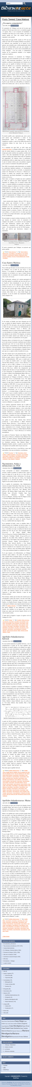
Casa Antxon (9, 776)
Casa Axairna (21, 778)
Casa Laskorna (22, 624)
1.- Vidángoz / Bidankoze (9, 1045)
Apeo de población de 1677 (8, 773)
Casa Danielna (25, 454)
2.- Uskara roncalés (8, 1047)
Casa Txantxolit (23, 791)
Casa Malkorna (18, 253)
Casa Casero (25, 779)
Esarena (4, 256)
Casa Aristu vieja (9, 778)
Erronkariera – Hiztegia (9, 961)
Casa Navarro (22, 627)
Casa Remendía (16, 929)
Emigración (8, 997)
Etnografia (5, 988)
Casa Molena (22, 787)
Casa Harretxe (13, 781)
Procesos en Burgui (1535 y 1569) (11, 952)
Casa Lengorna (24, 784)
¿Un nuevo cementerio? (12, 23)
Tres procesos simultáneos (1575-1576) (13, 946)
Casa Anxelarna (15, 776)
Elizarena (16, 255)
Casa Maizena (15, 925)
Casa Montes (11, 627)
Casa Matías (22, 626)
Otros (4, 1012)
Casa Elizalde (8, 623)
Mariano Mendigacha (10, 999)
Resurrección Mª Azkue (17, 1036)
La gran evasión (7, 963)
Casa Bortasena (10, 779)
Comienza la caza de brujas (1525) (11, 956)
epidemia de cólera (7, 149)
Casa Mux (16, 627)
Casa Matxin (16, 787)
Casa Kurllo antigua (18, 782)
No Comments (14, 25)
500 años (5, 958)
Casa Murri (8, 788)
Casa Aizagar (5, 621)
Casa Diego (19, 1021)
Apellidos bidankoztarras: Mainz (16, 800)
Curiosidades (6, 980)
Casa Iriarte (19, 781)
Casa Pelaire (9, 789)
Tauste (8, 632)
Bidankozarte (5, 253)
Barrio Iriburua (9, 775)
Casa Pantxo (17, 928)
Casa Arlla (16, 621)
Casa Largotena (14, 624)
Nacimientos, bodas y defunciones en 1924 (11, 464)
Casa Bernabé (14, 922)
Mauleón (13, 459)
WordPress (6, 1069)
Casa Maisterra (5, 1026)
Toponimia (7, 977)
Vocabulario (8, 1008)
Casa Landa (7, 1023)
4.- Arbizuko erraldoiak (8, 1051)
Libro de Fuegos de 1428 (12, 794)
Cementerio (5, 255)
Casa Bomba (21, 922)
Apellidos (15, 772)
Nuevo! (5, 1010)
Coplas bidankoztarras (8, 948)
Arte (4, 971)
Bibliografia (8, 982)
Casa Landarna (14, 1023)
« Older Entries (5, 936)
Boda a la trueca (25, 620)
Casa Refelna (9, 929)
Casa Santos (25, 253)
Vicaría (6, 931)
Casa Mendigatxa (10, 926)
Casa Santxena (15, 791)
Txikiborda (17, 459)
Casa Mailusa (12, 253)
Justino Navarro (11, 605)
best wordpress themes (20, 1082)
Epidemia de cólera (23, 255)
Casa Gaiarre (5, 456)
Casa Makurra (22, 925)
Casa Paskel (21, 788)
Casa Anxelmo (23, 776)
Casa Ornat (25, 1026)
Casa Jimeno (24, 923)
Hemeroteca (6, 991)
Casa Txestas (24, 1028)
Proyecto (14, 256)
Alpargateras (21, 452)
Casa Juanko (5, 782)
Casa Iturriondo (26, 781)
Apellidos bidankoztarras (14, 770)
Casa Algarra (22, 775)
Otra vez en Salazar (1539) (9, 954)
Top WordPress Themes (23, 1084)
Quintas (10, 620)
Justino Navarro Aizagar (12, 630)
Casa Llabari (10, 626)
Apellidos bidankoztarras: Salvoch (13, 637)
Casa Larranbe (9, 784)
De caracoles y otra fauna (9, 943)
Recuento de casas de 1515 (24, 794)
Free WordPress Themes (11, 1084)
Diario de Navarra (7, 1031)
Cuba (9, 459)
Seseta (27, 256)
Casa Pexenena (15, 789)
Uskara (7, 1006)
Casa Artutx (8, 922)
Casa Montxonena (24, 926)
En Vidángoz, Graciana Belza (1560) (12, 950)
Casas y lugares (7, 973)
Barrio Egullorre (24, 251)
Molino (19, 630)
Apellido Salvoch (9, 772)
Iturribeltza (9, 256)
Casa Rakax (22, 789)
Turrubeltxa (5, 258)
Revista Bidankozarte (21, 256)
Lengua (5, 1004)
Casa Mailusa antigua (20, 456)
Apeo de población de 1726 (20, 773)
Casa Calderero (17, 779)
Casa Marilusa (17, 457)
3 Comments (14, 803)
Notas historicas (12, 251)
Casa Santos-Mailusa (11, 262)
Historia (5, 993)
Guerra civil (19, 1031)
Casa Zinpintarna (17, 629)
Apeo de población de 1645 (24, 772)
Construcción (11, 255)
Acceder (5, 1065)
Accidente (19, 620)
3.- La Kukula (6, 1049)
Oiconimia (11, 452)
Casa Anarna (8, 920)
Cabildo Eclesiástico (11, 454)
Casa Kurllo (8, 624)
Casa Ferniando (15, 623)
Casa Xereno (9, 792)
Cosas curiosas (9, 984)
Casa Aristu (18, 454)
